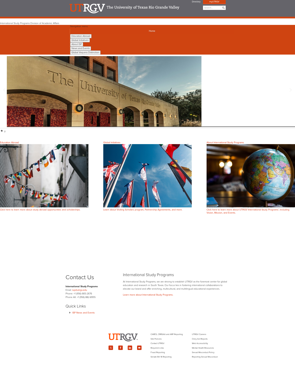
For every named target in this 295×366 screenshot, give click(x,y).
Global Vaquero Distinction (85, 52)
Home (152, 31)
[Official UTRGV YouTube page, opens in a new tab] (139, 347)
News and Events (81, 48)
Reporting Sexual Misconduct (205, 357)
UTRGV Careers (199, 334)
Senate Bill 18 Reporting (161, 357)
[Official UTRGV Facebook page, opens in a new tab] (120, 347)
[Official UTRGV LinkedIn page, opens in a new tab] (130, 347)
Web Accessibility (200, 343)
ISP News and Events (83, 312)
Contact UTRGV (157, 343)
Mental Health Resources (203, 348)
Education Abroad (81, 36)
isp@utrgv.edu (79, 290)
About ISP (77, 44)
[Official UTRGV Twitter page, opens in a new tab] (110, 347)
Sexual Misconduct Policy (203, 352)
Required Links (157, 348)
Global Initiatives (80, 40)
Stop (292, 131)
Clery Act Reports (200, 339)
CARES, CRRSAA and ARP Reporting (167, 334)
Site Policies (156, 339)
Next (290, 90)
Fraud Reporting (158, 352)
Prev (4, 90)
